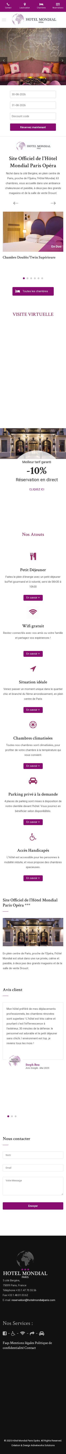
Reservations (57, 8)
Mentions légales (22, 1343)
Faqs (6, 1343)
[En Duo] (33, 231)
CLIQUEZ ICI (36, 489)
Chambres (41, 8)
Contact (30, 1347)
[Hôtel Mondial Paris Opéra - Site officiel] (34, 20)
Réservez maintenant (33, 127)
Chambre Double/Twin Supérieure (29, 257)
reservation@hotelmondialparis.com (33, 1300)
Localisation (24, 8)
